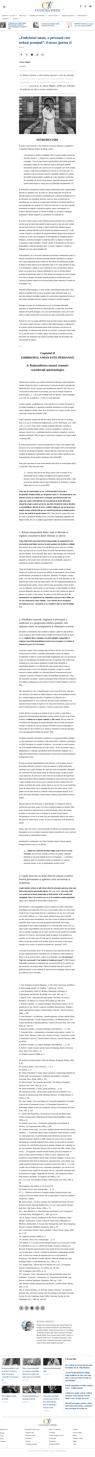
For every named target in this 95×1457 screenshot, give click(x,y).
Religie (75, 1441)
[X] (26, 54)
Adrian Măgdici (24, 62)
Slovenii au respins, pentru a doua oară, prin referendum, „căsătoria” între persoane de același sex (79, 1405)
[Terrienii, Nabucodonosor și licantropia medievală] (31, 1389)
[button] (4, 6)
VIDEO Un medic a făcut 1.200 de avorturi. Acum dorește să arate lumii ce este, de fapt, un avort (78, 1395)
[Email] (42, 54)
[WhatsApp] (37, 54)
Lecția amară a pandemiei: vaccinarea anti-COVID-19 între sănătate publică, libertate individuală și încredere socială (51, 1401)
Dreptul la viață (29, 1432)
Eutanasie (28, 1441)
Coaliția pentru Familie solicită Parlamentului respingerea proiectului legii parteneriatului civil (17, 25)
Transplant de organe (31, 1444)
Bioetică (21, 47)
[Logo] (47, 6)
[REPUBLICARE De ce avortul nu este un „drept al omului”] (69, 25)
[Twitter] (85, 6)
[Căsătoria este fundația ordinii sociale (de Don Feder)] (36, 25)
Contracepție (52, 1438)
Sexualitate (52, 1432)
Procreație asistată (30, 1435)
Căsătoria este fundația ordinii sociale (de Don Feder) (50, 24)
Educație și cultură (78, 1438)
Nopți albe (64, 1451)
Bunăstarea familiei (54, 1444)
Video (74, 1444)
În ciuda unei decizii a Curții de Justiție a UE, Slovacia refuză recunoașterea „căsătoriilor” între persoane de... (10, 1374)
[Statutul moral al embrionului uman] (52, 1361)
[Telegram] (32, 54)
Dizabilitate (28, 1438)
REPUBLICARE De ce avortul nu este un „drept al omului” (83, 24)
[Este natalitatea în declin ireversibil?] (11, 1389)
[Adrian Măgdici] (27, 1332)
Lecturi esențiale (77, 1432)
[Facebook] (80, 6)
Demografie (52, 1441)
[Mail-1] (90, 6)
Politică (75, 1435)
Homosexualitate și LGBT (56, 1435)
